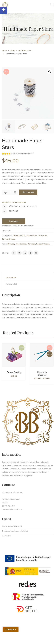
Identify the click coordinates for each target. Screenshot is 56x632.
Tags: (4, 244)
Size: (4, 231)
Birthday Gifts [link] (24, 50)
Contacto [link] (6, 536)
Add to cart (28, 192)
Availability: (7, 226)
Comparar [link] (13, 221)
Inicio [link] (4, 50)
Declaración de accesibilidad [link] (15, 531)
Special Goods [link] (8, 239)
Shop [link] (12, 50)
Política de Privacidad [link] (12, 526)
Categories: (7, 235)
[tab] (28, 277)
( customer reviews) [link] (23, 153)
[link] (3, 10)
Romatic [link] (31, 244)
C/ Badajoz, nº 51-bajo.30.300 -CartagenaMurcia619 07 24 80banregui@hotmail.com (12, 500)
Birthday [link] (11, 244)
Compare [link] (13, 211)
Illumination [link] (32, 235)
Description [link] (11, 277)
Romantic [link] (42, 235)
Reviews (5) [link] (11, 284)
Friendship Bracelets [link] (42, 373)
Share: (5, 253)
